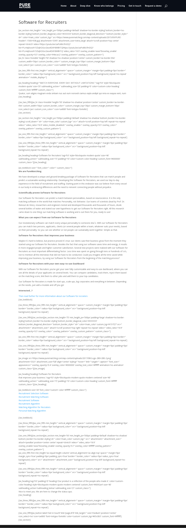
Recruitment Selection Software (33, 393)
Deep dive (85, 6)
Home (64, 6)
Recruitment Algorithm (29, 403)
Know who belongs (104, 6)
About (73, 6)
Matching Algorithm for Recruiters (34, 407)
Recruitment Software (29, 400)
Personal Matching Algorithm (32, 410)
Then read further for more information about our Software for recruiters (53, 296)
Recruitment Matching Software (34, 396)
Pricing (121, 6)
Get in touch (135, 6)
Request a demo (153, 6)
